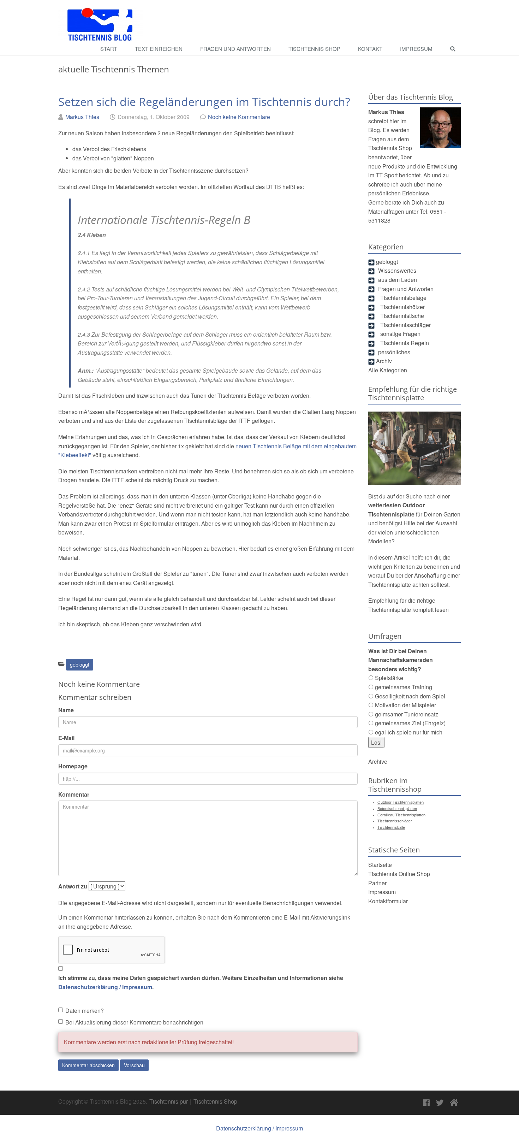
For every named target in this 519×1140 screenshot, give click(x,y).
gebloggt (79, 664)
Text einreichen (159, 48)
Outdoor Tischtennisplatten (400, 802)
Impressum (416, 48)
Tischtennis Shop (314, 48)
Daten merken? (84, 1010)
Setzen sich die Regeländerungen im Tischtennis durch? (204, 101)
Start (108, 48)
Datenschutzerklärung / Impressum (105, 987)
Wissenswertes (397, 270)
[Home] (454, 1103)
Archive (377, 761)
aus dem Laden (397, 280)
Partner (377, 883)
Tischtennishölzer (402, 307)
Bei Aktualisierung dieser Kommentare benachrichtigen (134, 1022)
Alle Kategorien (387, 370)
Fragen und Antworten (235, 48)
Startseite (380, 865)
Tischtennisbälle (391, 827)
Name (66, 710)
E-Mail (66, 738)
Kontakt (370, 48)
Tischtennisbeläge (403, 298)
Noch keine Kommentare (239, 117)
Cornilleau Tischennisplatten (401, 815)
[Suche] (454, 49)
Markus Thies (82, 117)
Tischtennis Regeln (404, 343)
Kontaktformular (388, 901)
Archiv (384, 361)
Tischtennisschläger (405, 325)
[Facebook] (426, 1103)
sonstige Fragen (400, 334)
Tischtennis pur (168, 1101)
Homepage (73, 766)
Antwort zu (72, 886)
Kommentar (73, 794)
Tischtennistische (402, 316)
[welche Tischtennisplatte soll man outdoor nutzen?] (414, 448)
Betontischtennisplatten (397, 809)
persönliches (394, 352)
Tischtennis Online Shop (399, 874)
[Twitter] (439, 1103)
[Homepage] (100, 23)
